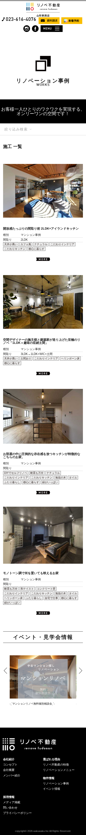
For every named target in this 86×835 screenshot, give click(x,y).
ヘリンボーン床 (70, 358)
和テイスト (27, 588)
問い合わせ (10, 807)
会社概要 (9, 769)
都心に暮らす (36, 248)
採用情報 (9, 797)
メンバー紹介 (11, 775)
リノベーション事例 (56, 783)
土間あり (26, 358)
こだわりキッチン (14, 248)
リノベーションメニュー (59, 769)
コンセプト (10, 764)
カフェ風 (26, 244)
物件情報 (48, 778)
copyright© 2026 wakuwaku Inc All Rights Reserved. (43, 831)
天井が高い (10, 244)
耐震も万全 (36, 473)
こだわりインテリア (62, 244)
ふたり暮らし (12, 482)
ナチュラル (40, 244)
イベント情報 (51, 788)
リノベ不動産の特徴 (56, 764)
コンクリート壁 (46, 588)
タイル (73, 477)
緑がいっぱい (50, 482)
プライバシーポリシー (17, 812)
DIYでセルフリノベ (15, 473)
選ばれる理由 (51, 759)
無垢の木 (60, 477)
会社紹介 (9, 759)
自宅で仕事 (51, 598)
